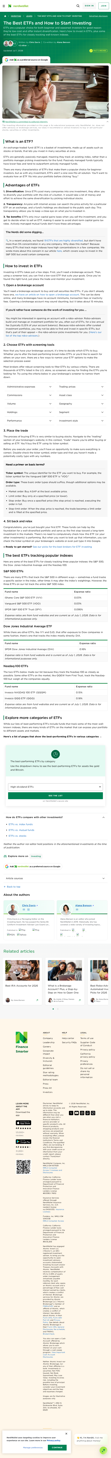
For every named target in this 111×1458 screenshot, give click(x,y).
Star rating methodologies (51, 1074)
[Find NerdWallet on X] (71, 1113)
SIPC (51, 1306)
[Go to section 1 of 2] (53, 1009)
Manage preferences (33, 1447)
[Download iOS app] (23, 1122)
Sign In (89, 6)
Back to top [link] (13, 886)
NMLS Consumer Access (53, 1221)
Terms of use (87, 1038)
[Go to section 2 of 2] (57, 1009)
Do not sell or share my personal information (87, 1072)
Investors (48, 1092)
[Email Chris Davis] (24, 909)
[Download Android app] (23, 1141)
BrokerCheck (48, 1334)
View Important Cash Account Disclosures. (54, 1354)
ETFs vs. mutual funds (21, 830)
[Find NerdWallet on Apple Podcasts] (87, 1113)
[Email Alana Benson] (77, 909)
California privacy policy (87, 1055)
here (59, 251)
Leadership (48, 1042)
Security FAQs (69, 1042)
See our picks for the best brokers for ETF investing (62, 546)
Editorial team (50, 1079)
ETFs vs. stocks (17, 835)
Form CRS (47, 1318)
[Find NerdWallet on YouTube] (76, 1113)
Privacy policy (87, 1049)
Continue (57, 1447)
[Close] (107, 1434)
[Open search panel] (78, 6)
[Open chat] (103, 1450)
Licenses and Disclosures (52, 1171)
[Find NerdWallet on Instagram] (82, 1113)
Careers (47, 1046)
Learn (29, 16)
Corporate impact (48, 1052)
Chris (29, 905)
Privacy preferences (86, 1062)
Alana (83, 905)
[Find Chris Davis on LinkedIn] (28, 909)
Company (48, 1038)
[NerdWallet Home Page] (18, 6)
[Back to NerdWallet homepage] (5, 16)
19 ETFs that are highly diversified (63, 240)
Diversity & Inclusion (48, 1059)
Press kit (47, 1088)
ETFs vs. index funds (21, 824)
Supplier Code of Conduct (87, 1044)
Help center (68, 1038)
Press (46, 1084)
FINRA (45, 1306)
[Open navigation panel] (3, 6)
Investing (16, 16)
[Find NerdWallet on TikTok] (93, 1113)
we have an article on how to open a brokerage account (47, 294)
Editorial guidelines (48, 1066)
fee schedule (59, 1329)
